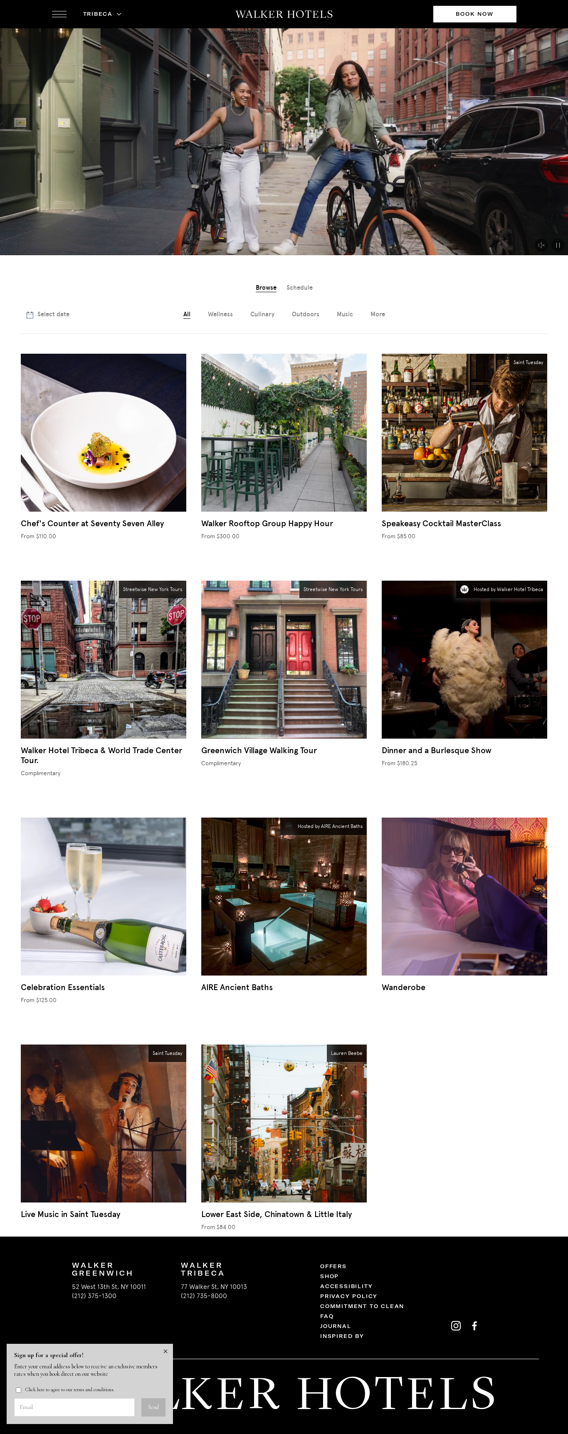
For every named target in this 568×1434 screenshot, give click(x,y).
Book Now (474, 14)
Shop (329, 1276)
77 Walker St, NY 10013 (214, 1287)
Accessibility (346, 1286)
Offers (333, 1266)
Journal (335, 1326)
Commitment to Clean (362, 1306)
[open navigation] (59, 14)
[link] (377, 315)
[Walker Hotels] (284, 14)
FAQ (326, 1316)
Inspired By (342, 1336)
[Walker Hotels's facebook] (474, 1325)
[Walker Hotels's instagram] (456, 1325)
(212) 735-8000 (204, 1296)
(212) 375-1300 (94, 1296)
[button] (558, 245)
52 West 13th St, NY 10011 (109, 1287)
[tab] (266, 288)
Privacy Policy (349, 1296)
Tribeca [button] (98, 14)
